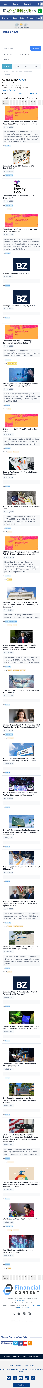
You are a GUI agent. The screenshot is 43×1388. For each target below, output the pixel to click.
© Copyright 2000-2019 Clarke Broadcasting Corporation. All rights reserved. (21, 1371)
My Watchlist (23, 54)
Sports (15, 4)
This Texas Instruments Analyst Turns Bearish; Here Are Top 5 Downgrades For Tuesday (19, 1100)
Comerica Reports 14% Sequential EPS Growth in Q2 (18, 167)
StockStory (7, 145)
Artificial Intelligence (12, 363)
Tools (35, 66)
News (5, 4)
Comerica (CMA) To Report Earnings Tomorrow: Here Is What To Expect (17, 342)
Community (28, 4)
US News (30, 18)
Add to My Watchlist (8, 90)
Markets (7, 66)
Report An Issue (34, 1356)
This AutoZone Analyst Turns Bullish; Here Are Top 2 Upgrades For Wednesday (20, 794)
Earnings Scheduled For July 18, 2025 (19, 306)
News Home (5, 18)
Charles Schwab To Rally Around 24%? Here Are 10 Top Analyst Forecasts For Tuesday (21, 1027)
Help (24, 1356)
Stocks (17, 66)
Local (15, 18)
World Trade (22, 670)
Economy (10, 451)
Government (16, 451)
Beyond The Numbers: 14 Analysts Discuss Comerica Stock (20, 473)
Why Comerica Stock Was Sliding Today (20, 1219)
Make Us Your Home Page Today (14, 1337)
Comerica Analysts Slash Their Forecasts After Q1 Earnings (19, 1065)
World (38, 18)
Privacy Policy (35, 1305)
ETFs (26, 66)
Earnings (10, 209)
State (22, 18)
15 (39, 102)
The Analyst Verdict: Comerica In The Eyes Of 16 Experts (21, 868)
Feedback (21, 1385)
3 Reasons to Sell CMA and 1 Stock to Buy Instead (20, 430)
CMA (22, 79)
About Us (7, 1356)
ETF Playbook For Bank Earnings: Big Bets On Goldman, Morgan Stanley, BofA (21, 385)
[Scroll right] (41, 4)
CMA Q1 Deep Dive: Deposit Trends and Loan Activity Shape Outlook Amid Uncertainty (21, 553)
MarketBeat (8, 528)
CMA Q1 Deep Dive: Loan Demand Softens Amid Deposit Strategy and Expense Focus (20, 123)
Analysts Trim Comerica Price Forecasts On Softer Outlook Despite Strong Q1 (20, 947)
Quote (9, 93)
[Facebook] (19, 1314)
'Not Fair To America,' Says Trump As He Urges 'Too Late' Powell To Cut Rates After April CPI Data (20, 903)
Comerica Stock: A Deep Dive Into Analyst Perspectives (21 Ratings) (20, 993)
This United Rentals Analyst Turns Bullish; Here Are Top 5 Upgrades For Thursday (19, 759)
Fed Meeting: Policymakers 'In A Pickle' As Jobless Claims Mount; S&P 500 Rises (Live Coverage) (20, 604)
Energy (14, 926)
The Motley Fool (9, 175)
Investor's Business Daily (11, 621)
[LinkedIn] (24, 1314)
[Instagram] (29, 1314)
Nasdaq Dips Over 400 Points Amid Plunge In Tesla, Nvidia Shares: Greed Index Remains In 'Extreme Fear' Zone (21, 1184)
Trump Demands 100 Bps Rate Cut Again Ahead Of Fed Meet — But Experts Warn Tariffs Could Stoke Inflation (19, 647)
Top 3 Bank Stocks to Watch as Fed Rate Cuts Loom (21, 507)
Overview (6, 71)
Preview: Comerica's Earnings (16, 273)
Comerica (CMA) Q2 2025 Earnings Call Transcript (19, 197)
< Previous (5, 103)
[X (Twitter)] (13, 1314)
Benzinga (7, 285)
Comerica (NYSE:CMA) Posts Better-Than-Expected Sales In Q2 (20, 230)
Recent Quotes (8, 54)
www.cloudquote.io (21, 1300)
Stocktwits (7, 666)
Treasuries (7, 74)
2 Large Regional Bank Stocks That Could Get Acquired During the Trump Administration (21, 726)
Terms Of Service (23, 1308)
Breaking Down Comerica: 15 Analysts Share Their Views (21, 691)
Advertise (16, 1356)
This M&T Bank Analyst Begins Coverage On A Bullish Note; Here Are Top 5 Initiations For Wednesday (21, 832)
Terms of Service (15, 1365)
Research (33, 93)
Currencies (19, 71)
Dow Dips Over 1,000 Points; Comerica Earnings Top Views (18, 1251)
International (28, 71)
